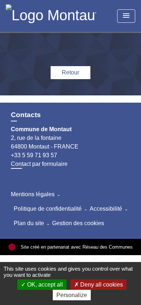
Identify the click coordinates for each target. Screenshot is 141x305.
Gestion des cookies (78, 223)
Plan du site (29, 223)
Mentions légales (33, 194)
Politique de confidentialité (48, 209)
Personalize (71, 295)
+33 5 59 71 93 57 (34, 155)
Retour (70, 72)
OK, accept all (44, 285)
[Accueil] (51, 16)
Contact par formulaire (39, 164)
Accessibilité (106, 209)
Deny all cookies (101, 285)
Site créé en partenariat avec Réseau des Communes (76, 247)
